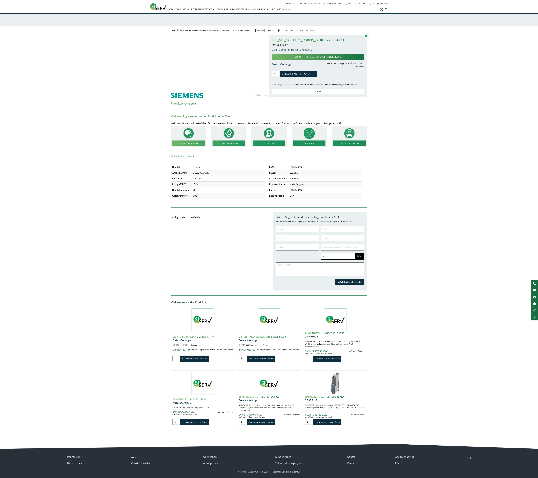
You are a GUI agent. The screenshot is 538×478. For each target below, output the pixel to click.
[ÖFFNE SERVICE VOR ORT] (188, 9)
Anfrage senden (349, 281)
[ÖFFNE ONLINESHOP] (268, 9)
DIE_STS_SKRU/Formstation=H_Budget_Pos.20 (262, 336)
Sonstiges (260, 30)
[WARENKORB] (386, 9)
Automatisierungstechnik (242, 30)
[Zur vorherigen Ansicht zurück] (366, 37)
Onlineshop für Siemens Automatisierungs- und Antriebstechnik (204, 30)
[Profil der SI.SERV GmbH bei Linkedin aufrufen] (469, 457)
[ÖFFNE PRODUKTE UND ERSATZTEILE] (249, 9)
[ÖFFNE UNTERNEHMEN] (289, 9)
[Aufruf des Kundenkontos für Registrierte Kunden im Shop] (381, 9)
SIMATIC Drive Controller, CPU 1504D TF (326, 396)
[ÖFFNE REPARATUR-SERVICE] (214, 9)
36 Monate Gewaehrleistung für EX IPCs (259, 396)
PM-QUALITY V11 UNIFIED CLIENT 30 (324, 333)
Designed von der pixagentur (286, 471)
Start (174, 30)
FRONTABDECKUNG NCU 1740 (189, 399)
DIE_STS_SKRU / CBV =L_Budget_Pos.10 (193, 336)
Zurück (318, 91)
